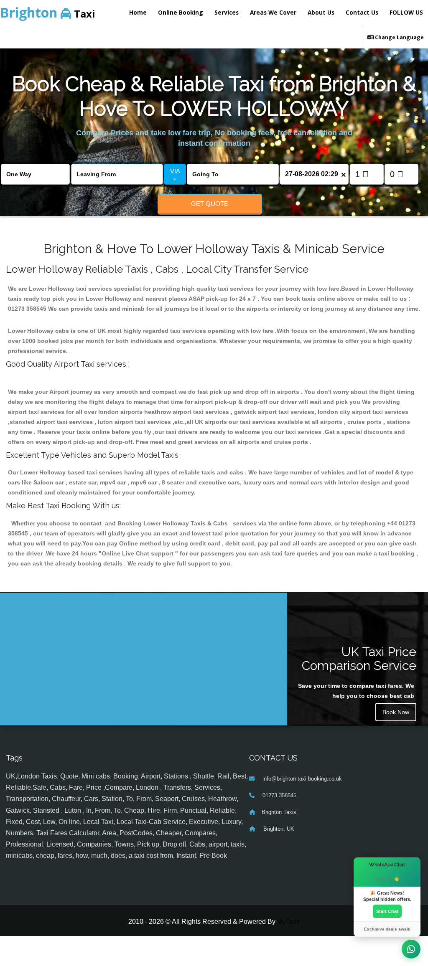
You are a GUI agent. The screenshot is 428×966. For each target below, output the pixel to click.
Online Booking (180, 12)
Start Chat (387, 911)
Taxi (47, 12)
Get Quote (209, 203)
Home (138, 12)
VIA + (175, 175)
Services (226, 12)
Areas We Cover (273, 12)
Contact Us (362, 12)
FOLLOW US (406, 12)
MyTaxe (288, 921)
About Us (321, 12)
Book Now (395, 712)
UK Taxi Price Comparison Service (359, 658)
